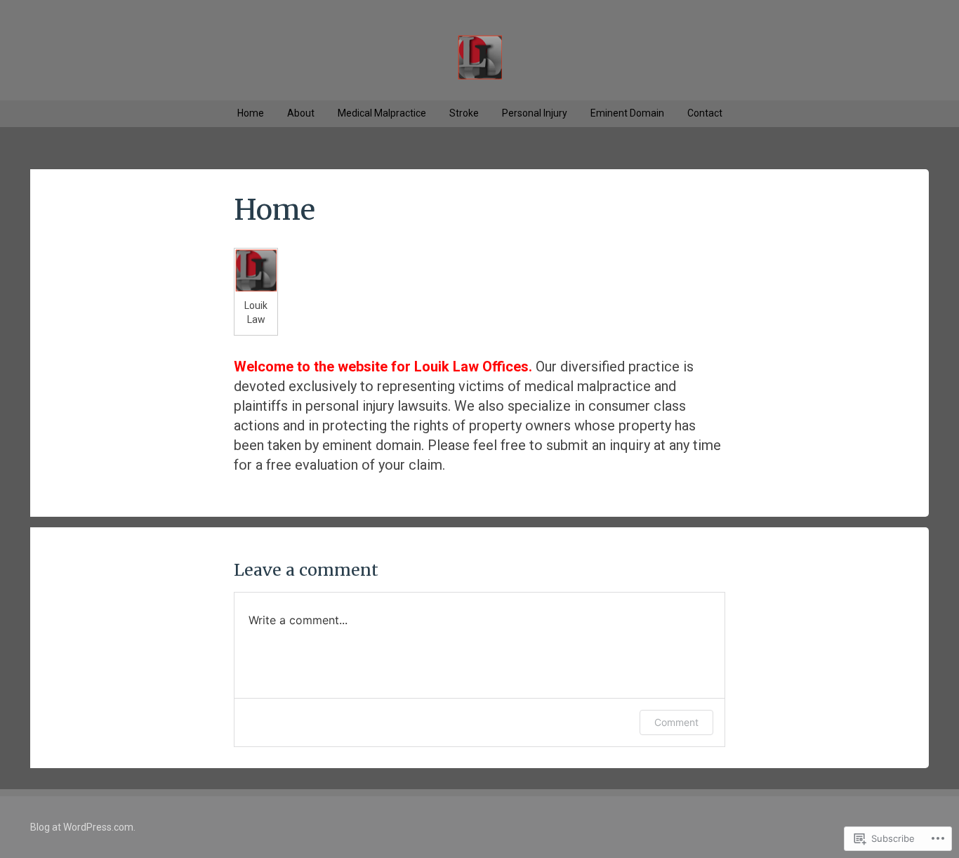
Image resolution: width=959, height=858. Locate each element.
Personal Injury (534, 113)
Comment (676, 722)
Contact (704, 113)
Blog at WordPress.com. (82, 827)
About (301, 113)
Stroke (464, 113)
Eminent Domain (627, 113)
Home (250, 113)
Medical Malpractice (382, 113)
